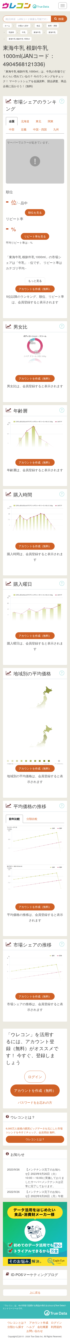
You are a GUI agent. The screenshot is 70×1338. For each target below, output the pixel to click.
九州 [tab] (56, 129)
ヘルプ (30, 1327)
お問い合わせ (34, 1331)
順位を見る (35, 212)
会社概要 (42, 1327)
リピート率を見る (35, 236)
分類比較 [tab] (31, 819)
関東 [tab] (50, 121)
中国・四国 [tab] (40, 129)
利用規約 (56, 1327)
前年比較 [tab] (14, 819)
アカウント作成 (38, 1322)
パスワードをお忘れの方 (35, 1102)
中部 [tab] (11, 129)
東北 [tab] (38, 121)
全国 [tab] (11, 121)
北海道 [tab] (25, 121)
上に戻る (35, 1292)
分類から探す (15, 1327)
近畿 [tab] (23, 129)
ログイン (35, 1076)
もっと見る (35, 281)
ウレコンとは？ (16, 1322)
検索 (61, 19)
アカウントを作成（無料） (35, 289)
